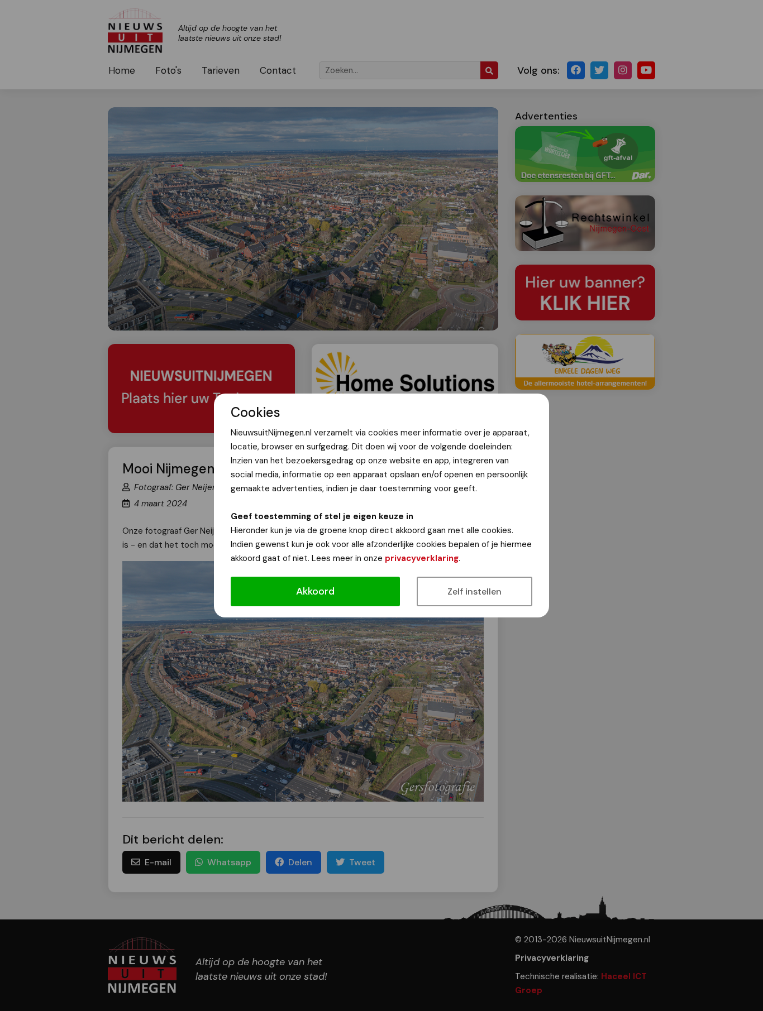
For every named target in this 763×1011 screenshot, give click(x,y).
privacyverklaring (422, 558)
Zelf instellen (474, 591)
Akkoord (315, 591)
